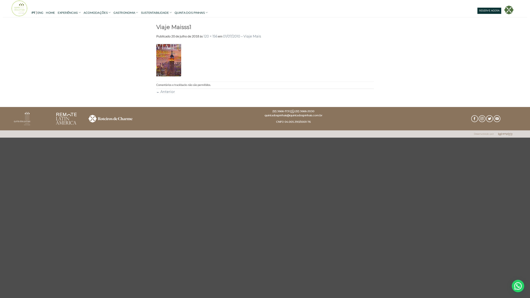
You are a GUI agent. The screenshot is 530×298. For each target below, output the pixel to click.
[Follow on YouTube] (497, 118)
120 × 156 (210, 36)
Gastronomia (124, 12)
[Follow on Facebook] (474, 118)
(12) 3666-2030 (304, 111)
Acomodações (96, 12)
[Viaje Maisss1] (168, 60)
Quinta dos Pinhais (190, 12)
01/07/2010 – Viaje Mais (242, 36)
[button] (518, 286)
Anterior (165, 92)
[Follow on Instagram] (482, 118)
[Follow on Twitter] (489, 118)
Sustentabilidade (155, 12)
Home (50, 12)
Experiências (68, 12)
